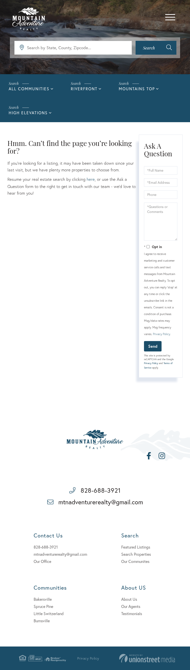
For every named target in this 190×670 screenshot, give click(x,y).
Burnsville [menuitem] (42, 620)
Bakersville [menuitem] (43, 599)
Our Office (42, 561)
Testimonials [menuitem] (131, 613)
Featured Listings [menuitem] (135, 547)
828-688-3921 (101, 490)
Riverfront (84, 88)
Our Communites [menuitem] (135, 561)
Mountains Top (137, 88)
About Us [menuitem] (129, 599)
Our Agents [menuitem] (130, 606)
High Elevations (28, 112)
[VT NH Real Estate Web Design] (147, 658)
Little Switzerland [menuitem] (49, 613)
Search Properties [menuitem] (136, 554)
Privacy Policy (161, 334)
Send (152, 346)
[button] (156, 48)
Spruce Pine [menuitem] (43, 606)
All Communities (29, 88)
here (91, 179)
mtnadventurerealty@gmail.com (100, 502)
